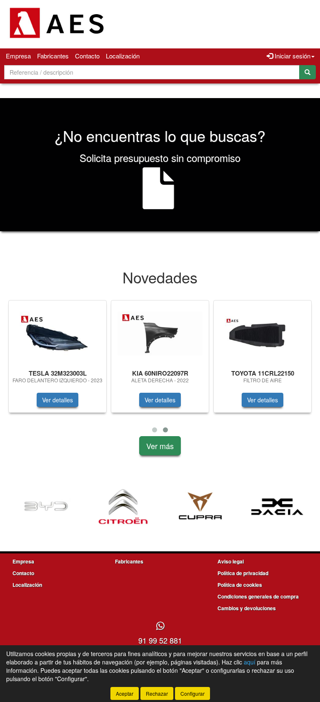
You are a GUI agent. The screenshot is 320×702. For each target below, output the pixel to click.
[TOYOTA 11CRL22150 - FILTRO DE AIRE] (262, 333)
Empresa (18, 55)
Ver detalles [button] (57, 400)
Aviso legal (231, 561)
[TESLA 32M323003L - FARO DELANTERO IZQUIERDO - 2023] (57, 333)
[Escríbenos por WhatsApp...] (160, 626)
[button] (154, 429)
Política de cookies (240, 584)
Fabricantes (53, 55)
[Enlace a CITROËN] (123, 507)
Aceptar (124, 693)
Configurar (192, 693)
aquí (249, 662)
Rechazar (157, 693)
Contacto (87, 55)
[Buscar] (307, 72)
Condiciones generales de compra (258, 596)
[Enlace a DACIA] (277, 507)
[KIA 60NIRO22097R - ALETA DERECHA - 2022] (160, 333)
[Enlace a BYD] (46, 507)
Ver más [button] (160, 445)
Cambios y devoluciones (247, 608)
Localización (123, 55)
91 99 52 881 (160, 640)
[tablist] (160, 368)
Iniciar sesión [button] (291, 55)
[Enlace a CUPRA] (200, 507)
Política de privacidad (243, 573)
